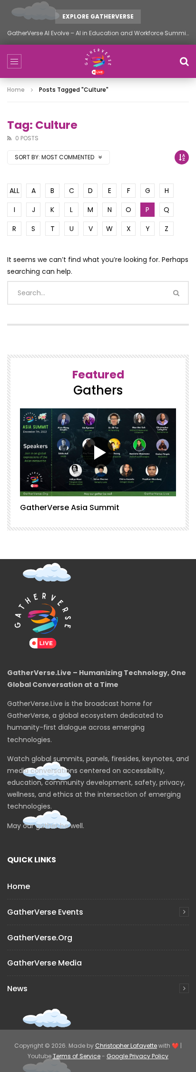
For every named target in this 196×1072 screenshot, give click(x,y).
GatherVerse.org (39, 937)
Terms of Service (76, 1056)
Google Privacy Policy (137, 1056)
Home (16, 90)
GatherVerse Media (44, 962)
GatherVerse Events (45, 912)
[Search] (184, 61)
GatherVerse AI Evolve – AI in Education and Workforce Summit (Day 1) (98, 33)
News (17, 988)
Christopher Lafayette (126, 1046)
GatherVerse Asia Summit (69, 507)
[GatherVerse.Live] (98, 61)
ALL (15, 190)
